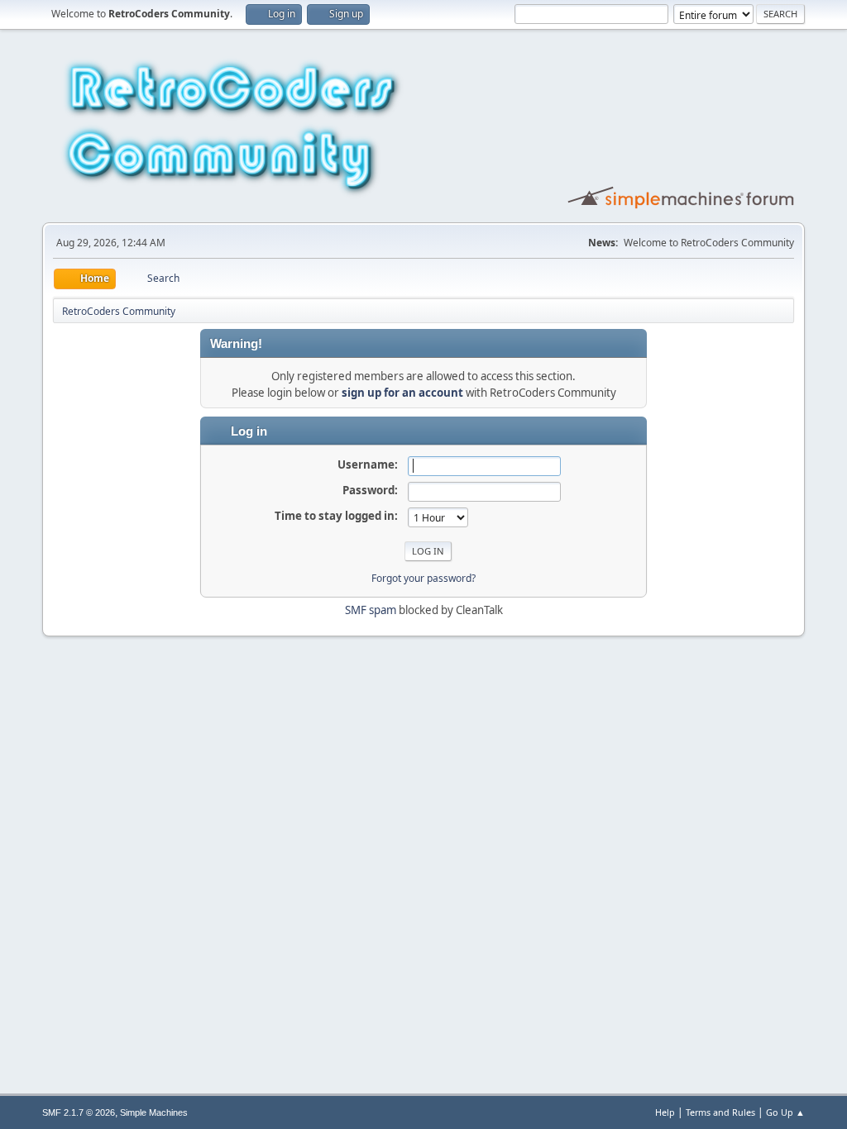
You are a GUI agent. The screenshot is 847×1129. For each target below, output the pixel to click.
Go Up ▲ (785, 1112)
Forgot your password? (423, 578)
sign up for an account (402, 392)
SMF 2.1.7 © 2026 (78, 1112)
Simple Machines (154, 1112)
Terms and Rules (720, 1112)
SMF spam (370, 610)
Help (665, 1112)
